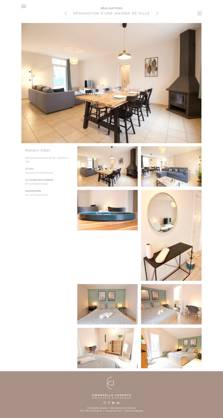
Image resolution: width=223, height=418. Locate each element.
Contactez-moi (113, 410)
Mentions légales (134, 410)
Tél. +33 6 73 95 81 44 (91, 410)
